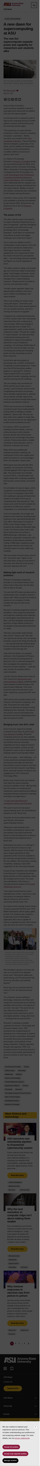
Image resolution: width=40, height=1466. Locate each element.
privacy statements (22, 1438)
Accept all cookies (11, 1447)
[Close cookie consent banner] (35, 1427)
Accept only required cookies (15, 1454)
